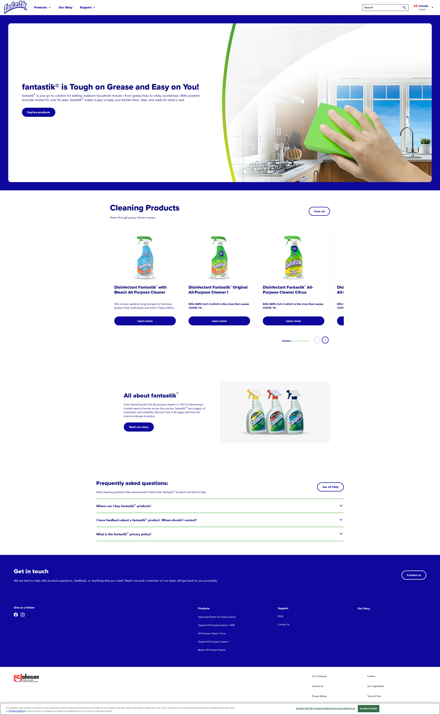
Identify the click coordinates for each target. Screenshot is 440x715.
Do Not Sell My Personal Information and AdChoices (325, 708)
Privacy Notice (17, 711)
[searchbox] (383, 7)
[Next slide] (325, 340)
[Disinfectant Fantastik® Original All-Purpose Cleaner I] (219, 253)
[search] (404, 7)
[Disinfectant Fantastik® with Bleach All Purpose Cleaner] (145, 253)
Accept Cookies (368, 708)
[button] (424, 7)
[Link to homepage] (15, 7)
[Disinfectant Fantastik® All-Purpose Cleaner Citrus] (293, 253)
